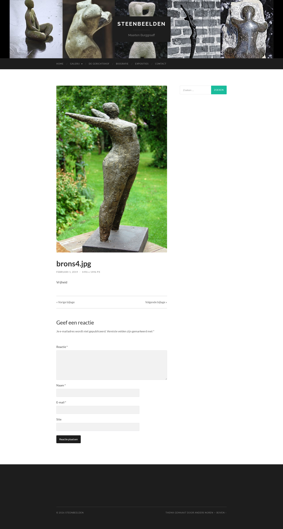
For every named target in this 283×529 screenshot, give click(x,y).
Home (60, 63)
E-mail (61, 402)
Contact (160, 63)
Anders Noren (204, 512)
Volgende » (156, 302)
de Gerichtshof (99, 63)
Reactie (62, 347)
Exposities (142, 63)
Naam (61, 385)
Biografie (122, 63)
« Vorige (65, 302)
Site (58, 419)
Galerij (75, 63)
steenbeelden (141, 24)
